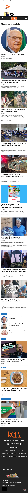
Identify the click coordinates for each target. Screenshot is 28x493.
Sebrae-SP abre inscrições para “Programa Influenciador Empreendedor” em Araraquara (11, 206)
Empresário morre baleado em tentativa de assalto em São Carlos (12, 175)
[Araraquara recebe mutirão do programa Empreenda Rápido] (14, 289)
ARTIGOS (4, 314)
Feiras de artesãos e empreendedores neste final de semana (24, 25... (13, 81)
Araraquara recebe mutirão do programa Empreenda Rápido (11, 300)
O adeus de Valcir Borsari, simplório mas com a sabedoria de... (13, 110)
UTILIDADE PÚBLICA (6, 399)
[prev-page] (1, 395)
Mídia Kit (12, 440)
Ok (4, 489)
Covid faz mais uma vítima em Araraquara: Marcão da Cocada (11, 238)
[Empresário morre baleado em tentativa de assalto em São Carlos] (14, 164)
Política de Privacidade (14, 461)
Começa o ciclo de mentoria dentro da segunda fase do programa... (13, 144)
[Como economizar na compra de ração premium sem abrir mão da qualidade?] (14, 378)
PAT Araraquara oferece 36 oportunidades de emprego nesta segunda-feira (12, 421)
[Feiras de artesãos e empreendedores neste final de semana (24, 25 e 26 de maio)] (14, 70)
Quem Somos (6, 440)
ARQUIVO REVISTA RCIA (7, 469)
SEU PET (3, 367)
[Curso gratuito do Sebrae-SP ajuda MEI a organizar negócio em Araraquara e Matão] (14, 259)
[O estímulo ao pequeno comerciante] (14, 40)
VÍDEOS (3, 338)
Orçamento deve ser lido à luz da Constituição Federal (17, 324)
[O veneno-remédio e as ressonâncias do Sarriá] (4, 332)
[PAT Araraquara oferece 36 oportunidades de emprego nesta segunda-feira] (14, 409)
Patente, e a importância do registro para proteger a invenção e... (13, 360)
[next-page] (3, 395)
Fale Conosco (21, 440)
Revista (16, 440)
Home (2, 21)
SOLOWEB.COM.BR (19, 450)
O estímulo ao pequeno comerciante (13, 55)
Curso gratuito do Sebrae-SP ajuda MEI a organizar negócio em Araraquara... (14, 270)
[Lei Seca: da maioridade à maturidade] (4, 319)
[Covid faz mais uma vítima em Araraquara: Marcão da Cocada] (14, 227)
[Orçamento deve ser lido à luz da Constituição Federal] (4, 326)
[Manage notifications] (24, 490)
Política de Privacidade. (10, 485)
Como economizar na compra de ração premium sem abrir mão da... (14, 389)
